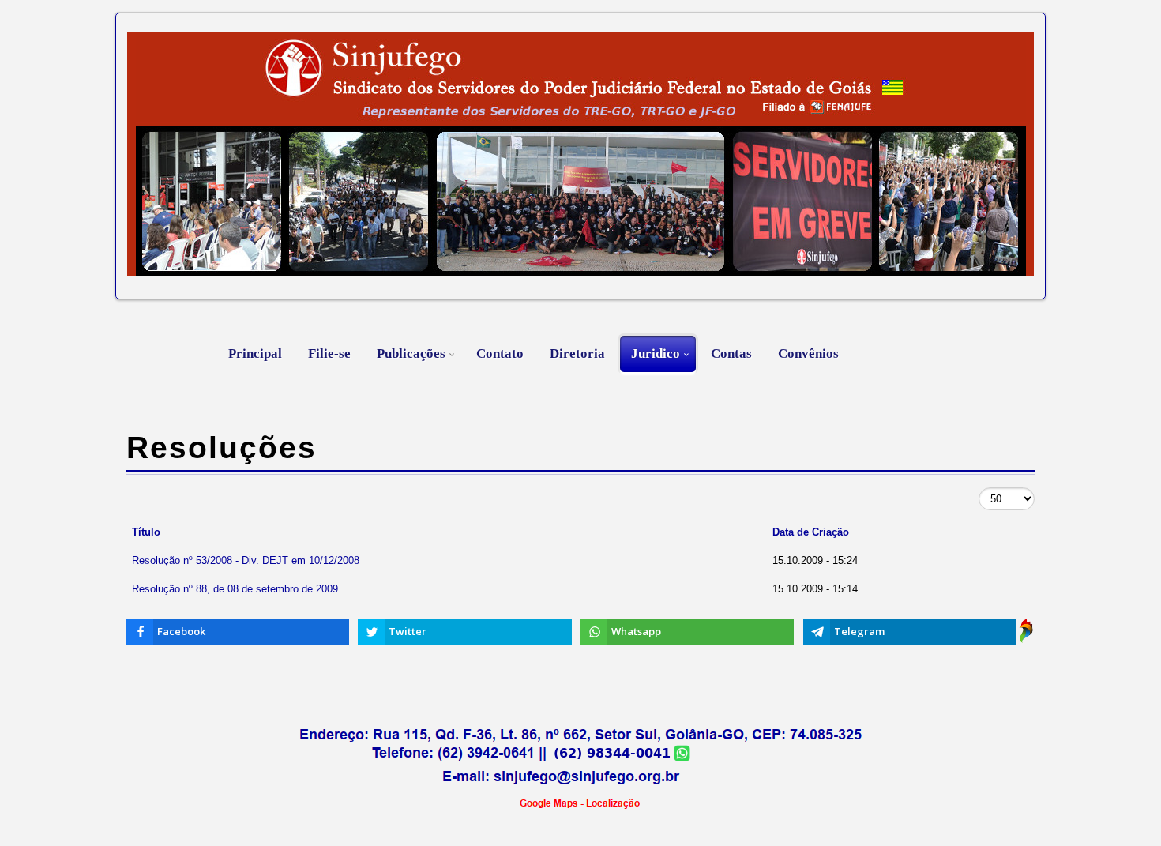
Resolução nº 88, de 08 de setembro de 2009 (235, 589)
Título (146, 532)
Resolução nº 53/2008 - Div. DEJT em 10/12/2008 (245, 560)
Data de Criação (810, 532)
